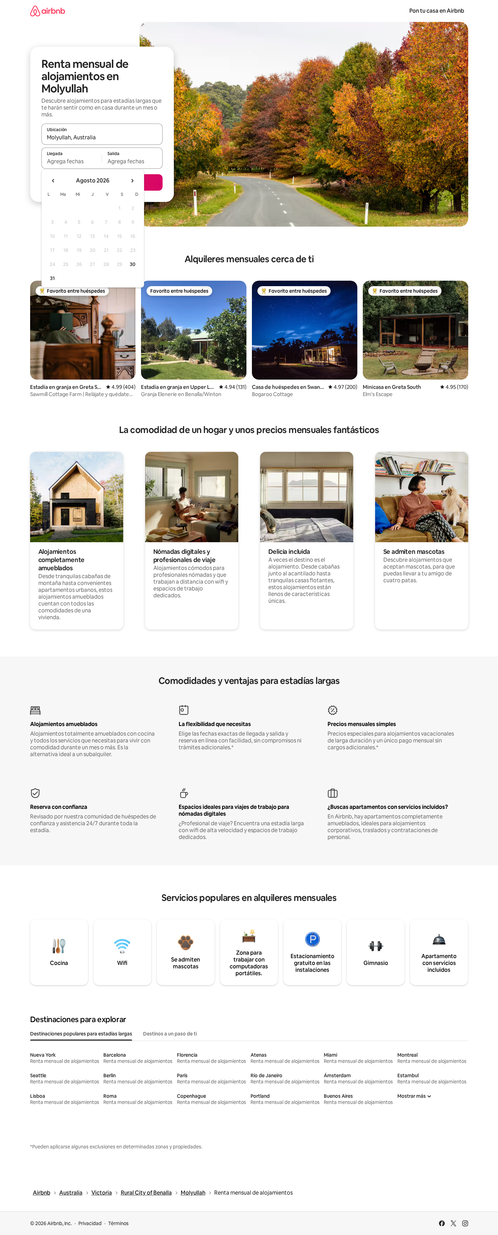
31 (52, 278)
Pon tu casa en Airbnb (436, 10)
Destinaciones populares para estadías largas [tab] (81, 1034)
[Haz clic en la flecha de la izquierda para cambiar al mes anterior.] (53, 181)
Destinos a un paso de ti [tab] (170, 1034)
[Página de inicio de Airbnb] (47, 11)
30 (133, 264)
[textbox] (72, 161)
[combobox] (102, 137)
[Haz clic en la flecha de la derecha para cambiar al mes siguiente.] (132, 181)
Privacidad (90, 1223)
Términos (118, 1223)
